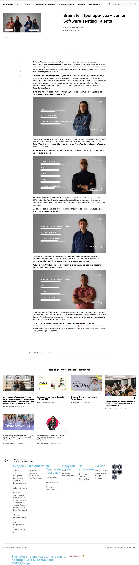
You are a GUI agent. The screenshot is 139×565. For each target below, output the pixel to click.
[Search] (109, 4)
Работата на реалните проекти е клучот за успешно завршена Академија (50, 438)
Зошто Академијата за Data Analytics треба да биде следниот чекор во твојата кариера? (18, 438)
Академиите (56, 64)
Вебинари (81, 4)
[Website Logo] (10, 4)
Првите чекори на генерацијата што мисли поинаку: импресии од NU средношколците (120, 403)
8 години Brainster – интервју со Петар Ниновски (84, 398)
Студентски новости (66, 4)
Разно (7, 37)
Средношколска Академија (45, 4)
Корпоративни (94, 4)
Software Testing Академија (51, 76)
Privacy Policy (131, 547)
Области (28, 4)
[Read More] (18, 383)
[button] (20, 66)
